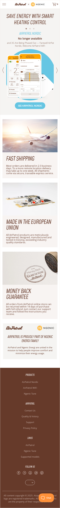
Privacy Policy (30, 428)
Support (30, 422)
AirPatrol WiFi (30, 387)
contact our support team (28, 310)
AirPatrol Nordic (30, 381)
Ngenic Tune (30, 393)
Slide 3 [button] (33, 28)
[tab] (26, 29)
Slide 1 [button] (26, 28)
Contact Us (30, 410)
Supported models (30, 456)
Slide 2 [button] (30, 28)
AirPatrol (30, 445)
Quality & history (30, 416)
